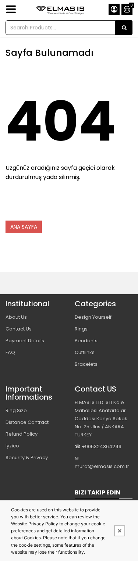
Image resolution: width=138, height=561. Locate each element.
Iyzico (12, 445)
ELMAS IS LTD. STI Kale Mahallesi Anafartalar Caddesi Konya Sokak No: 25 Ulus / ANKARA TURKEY (101, 418)
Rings (81, 328)
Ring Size (16, 410)
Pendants (86, 340)
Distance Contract (27, 422)
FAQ (10, 352)
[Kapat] (119, 530)
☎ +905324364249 (98, 446)
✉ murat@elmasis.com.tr (102, 462)
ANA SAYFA (23, 227)
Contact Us (19, 328)
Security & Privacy (27, 457)
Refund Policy (22, 433)
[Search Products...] (124, 27)
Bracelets (86, 364)
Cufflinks (85, 352)
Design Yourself (93, 317)
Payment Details (25, 340)
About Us (16, 317)
